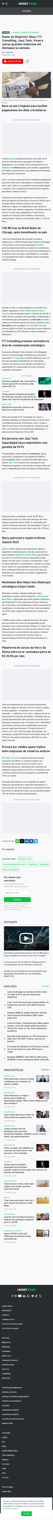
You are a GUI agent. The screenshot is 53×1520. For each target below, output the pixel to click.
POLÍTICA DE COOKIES (10, 1328)
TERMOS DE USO (8, 1319)
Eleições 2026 (9, 1076)
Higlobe (5, 167)
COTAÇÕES (6, 1433)
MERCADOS (6, 1342)
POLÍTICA (5, 1369)
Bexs (12, 159)
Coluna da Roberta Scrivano (25, 32)
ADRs (4, 1469)
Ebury (6, 549)
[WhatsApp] (28, 1296)
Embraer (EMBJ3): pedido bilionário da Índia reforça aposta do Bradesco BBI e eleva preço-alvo (27, 1015)
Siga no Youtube (14, 61)
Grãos (6, 1197)
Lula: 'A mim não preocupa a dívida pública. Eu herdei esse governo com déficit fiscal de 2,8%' (28, 1005)
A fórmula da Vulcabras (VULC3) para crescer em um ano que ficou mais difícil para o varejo (28, 1049)
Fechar (26, 1514)
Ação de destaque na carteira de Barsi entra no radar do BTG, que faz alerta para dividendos (27, 994)
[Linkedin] (24, 1296)
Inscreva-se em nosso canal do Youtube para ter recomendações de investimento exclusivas (24, 963)
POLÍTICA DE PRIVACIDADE (12, 1324)
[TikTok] (36, 1296)
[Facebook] (12, 1296)
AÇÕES (4, 1437)
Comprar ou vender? (12, 1231)
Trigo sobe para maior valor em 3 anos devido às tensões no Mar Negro (19, 1203)
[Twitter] (40, 1296)
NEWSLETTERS (7, 1423)
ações (47, 322)
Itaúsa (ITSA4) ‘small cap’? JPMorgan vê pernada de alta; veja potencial (17, 1236)
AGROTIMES (6, 1491)
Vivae (25, 713)
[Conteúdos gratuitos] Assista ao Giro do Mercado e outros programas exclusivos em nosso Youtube (26, 954)
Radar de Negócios (11, 870)
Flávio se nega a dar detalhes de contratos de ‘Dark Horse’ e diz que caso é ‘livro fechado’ (18, 1150)
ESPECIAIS (6, 1378)
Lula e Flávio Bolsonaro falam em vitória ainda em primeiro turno (19, 1116)
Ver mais (45, 986)
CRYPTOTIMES (7, 1487)
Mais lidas (10, 986)
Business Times (24, 859)
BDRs (4, 1446)
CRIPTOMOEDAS (8, 1455)
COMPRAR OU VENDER (10, 1410)
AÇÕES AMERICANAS (10, 1451)
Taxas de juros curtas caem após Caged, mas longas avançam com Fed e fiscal (19, 1186)
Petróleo (6, 391)
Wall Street (7, 404)
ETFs (4, 1473)
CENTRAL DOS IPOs (9, 1392)
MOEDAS (5, 1460)
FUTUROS (5, 1464)
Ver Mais (45, 1070)
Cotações (26, 11)
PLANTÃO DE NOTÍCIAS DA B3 (13, 1419)
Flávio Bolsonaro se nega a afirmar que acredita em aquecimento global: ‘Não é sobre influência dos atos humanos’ (26, 1099)
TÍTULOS (5, 1477)
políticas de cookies (10, 1509)
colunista (9, 52)
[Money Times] (27, 4)
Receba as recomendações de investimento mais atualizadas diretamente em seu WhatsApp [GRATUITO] (25, 973)
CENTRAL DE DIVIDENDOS (11, 1401)
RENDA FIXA (6, 1356)
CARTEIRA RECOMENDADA (12, 1388)
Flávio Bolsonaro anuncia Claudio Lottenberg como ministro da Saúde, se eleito (19, 1081)
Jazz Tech (13, 462)
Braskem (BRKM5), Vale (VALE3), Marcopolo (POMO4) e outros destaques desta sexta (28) (28, 1058)
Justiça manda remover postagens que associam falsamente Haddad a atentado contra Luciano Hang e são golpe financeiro (25, 1133)
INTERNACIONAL (8, 1365)
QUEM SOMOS (7, 1306)
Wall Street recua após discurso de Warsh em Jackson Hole (18, 408)
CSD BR (39, 245)
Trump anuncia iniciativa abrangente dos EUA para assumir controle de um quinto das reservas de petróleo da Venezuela (23, 397)
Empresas (33, 864)
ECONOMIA (6, 1351)
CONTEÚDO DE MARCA (10, 1414)
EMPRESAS (6, 1347)
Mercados (6, 378)
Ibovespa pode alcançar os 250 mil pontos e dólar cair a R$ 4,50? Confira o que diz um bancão (27, 1039)
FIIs (3, 1442)
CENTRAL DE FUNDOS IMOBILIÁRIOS (15, 1397)
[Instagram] (15, 1296)
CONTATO (5, 1315)
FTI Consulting (18, 358)
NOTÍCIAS (5, 1338)
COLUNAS (5, 1405)
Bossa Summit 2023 (27, 555)
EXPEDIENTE (6, 1311)
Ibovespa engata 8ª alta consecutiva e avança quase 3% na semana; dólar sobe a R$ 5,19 (19, 384)
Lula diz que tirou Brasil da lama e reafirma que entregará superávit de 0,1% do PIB (19, 1219)
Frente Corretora (12, 758)
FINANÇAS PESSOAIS (10, 1360)
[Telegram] (32, 1296)
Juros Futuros (10, 1181)
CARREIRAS (6, 1374)
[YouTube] (20, 1296)
